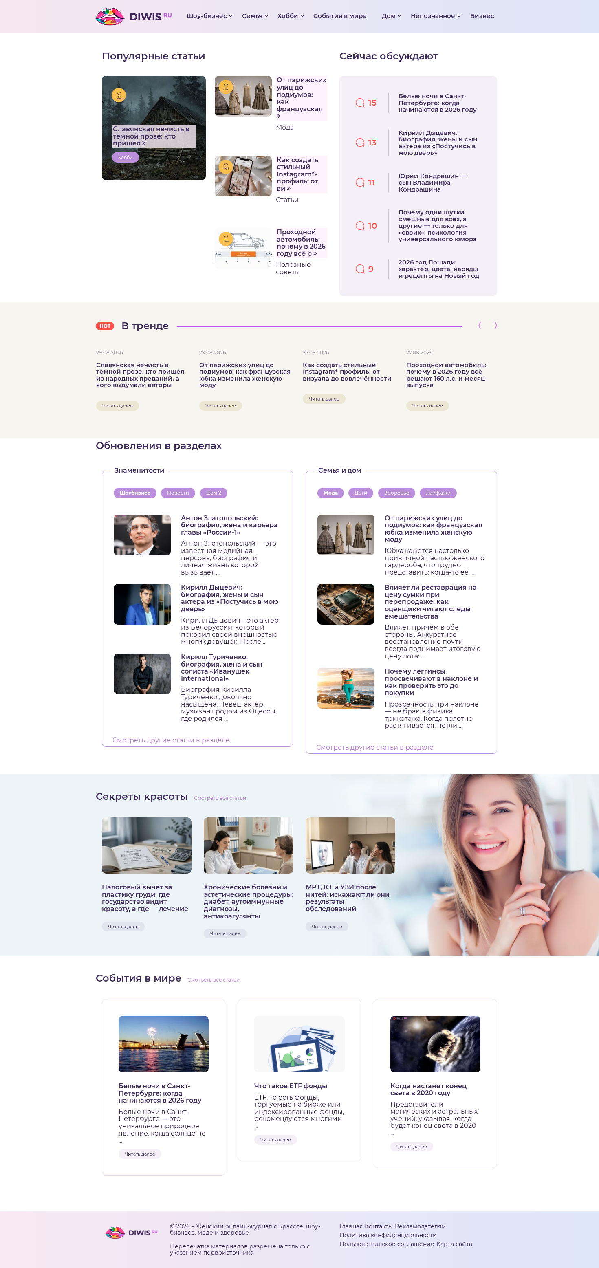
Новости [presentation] (178, 493)
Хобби (287, 16)
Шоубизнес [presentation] (135, 493)
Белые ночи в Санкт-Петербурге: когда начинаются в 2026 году (160, 1093)
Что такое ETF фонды (290, 1086)
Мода (285, 127)
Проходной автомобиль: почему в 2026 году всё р (301, 243)
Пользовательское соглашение (386, 1244)
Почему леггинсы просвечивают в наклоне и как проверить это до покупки (431, 682)
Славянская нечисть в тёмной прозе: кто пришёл (151, 136)
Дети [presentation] (361, 493)
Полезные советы (293, 268)
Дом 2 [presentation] (213, 493)
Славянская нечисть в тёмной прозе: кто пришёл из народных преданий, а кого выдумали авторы (140, 375)
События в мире (340, 16)
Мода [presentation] (331, 493)
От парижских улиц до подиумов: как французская (301, 94)
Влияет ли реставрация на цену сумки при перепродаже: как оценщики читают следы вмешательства (431, 602)
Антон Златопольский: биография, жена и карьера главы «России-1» (229, 525)
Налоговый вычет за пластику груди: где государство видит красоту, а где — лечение (145, 898)
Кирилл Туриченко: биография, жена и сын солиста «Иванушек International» (221, 668)
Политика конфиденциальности (388, 1235)
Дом (389, 16)
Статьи (287, 200)
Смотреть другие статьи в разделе (171, 740)
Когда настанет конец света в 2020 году (428, 1090)
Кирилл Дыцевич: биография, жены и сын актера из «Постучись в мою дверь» (229, 598)
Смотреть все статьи (220, 798)
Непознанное (433, 16)
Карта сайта (454, 1244)
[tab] (137, 493)
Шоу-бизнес (207, 16)
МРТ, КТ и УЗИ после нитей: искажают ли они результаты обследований (348, 898)
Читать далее (117, 406)
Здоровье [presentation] (396, 493)
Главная (351, 1226)
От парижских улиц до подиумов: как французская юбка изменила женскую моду (245, 375)
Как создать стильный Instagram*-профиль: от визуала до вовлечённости (347, 372)
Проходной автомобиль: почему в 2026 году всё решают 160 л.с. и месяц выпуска (446, 375)
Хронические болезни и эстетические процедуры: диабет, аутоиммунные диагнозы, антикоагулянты (248, 902)
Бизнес (482, 16)
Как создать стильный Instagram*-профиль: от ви (297, 174)
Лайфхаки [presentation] (438, 493)
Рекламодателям (420, 1226)
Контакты (379, 1226)
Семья (252, 16)
